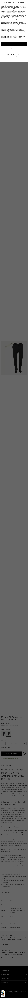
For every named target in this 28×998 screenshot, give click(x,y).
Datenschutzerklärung (5, 38)
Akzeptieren (14, 44)
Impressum (14, 38)
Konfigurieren (14, 48)
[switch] (3, 996)
